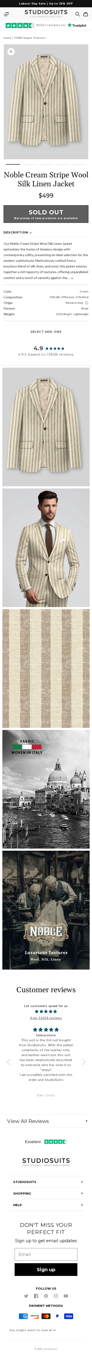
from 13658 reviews (46, 1018)
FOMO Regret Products (29, 37)
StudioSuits (50, 1349)
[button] (6, 14)
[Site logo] (46, 1162)
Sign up (46, 1269)
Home (7, 37)
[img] (46, 1011)
